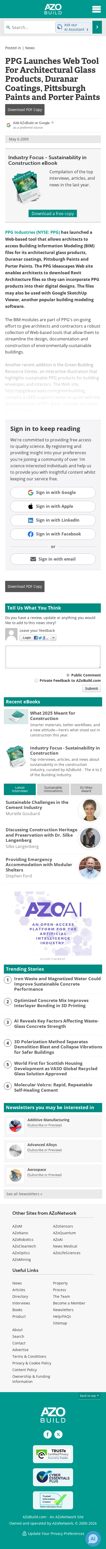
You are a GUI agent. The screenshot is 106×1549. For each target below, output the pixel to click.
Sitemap (60, 1323)
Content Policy (24, 1369)
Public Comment (86, 675)
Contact (18, 1343)
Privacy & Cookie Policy (31, 1363)
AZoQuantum (64, 1232)
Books (17, 1309)
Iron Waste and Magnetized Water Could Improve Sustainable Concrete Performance (57, 984)
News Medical (65, 1246)
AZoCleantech (24, 1246)
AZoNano (20, 1232)
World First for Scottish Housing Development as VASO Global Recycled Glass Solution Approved (56, 1068)
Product (19, 1316)
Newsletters (63, 1309)
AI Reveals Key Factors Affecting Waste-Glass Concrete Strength (56, 1023)
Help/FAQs (62, 1316)
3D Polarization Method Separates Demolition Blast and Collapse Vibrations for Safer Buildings (58, 1047)
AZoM (17, 1226)
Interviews (21, 1303)
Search (18, 1336)
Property (60, 1283)
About (17, 1329)
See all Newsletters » (24, 1193)
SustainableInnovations (53, 789)
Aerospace (37, 1169)
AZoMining (21, 1259)
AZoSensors (63, 1226)
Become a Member (69, 1303)
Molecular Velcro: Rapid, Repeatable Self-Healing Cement (53, 1087)
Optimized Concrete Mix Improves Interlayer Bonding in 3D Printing (51, 1003)
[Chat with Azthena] (93, 1538)
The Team (61, 1296)
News (30, 47)
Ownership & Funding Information (31, 1379)
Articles (18, 1289)
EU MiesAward (86, 789)
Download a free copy (53, 213)
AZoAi (58, 1239)
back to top (88, 1395)
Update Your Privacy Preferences (55, 1533)
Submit (91, 688)
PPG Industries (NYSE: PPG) (32, 232)
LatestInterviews (20, 789)
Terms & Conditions (29, 1356)
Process (59, 1289)
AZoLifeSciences (67, 1252)
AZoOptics (21, 1252)
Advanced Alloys (42, 1144)
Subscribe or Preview (44, 1125)
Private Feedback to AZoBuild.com (70, 680)
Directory (20, 1296)
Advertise (20, 1349)
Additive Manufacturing (48, 1119)
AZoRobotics (22, 1239)
